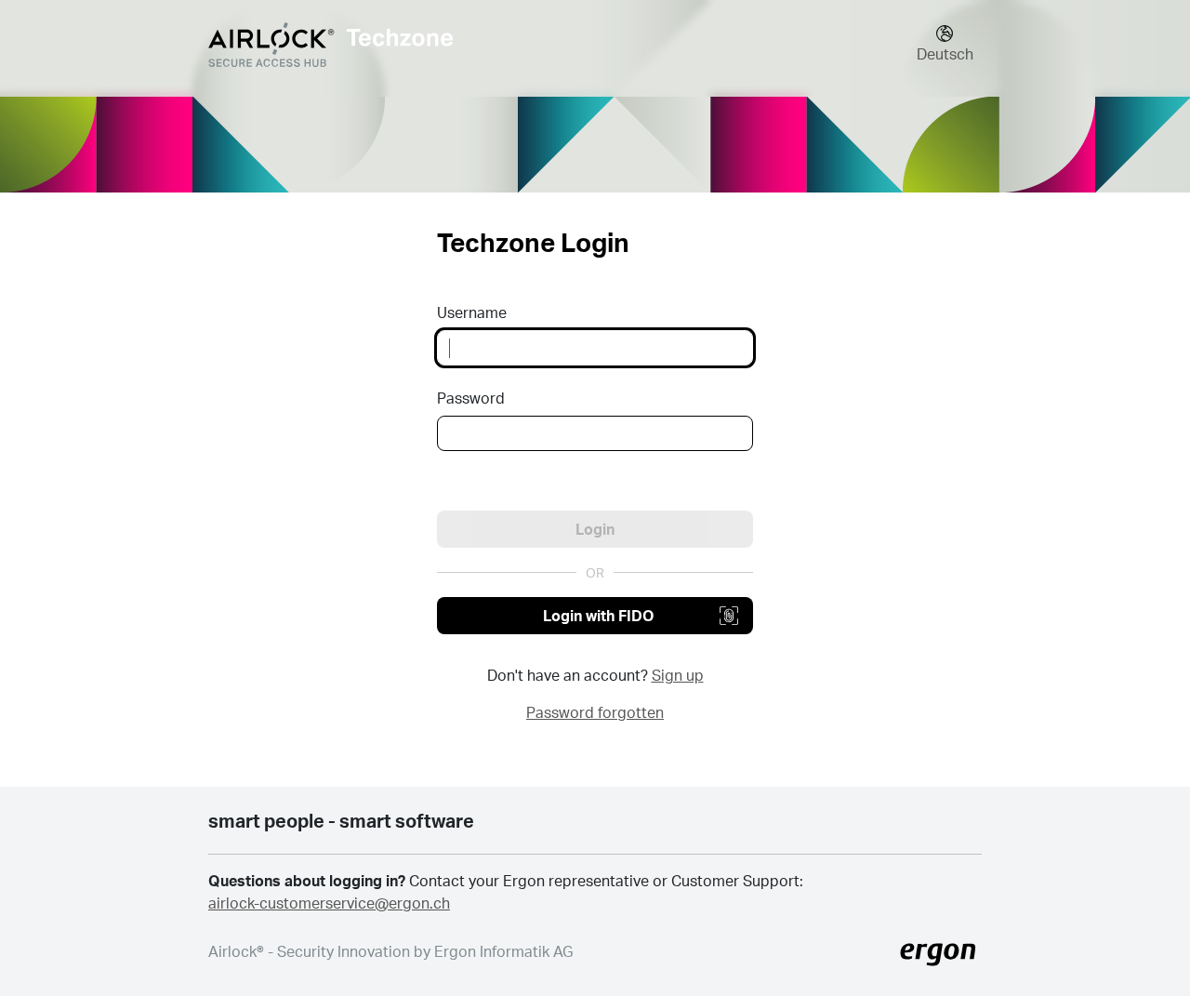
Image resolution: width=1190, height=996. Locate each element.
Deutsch (945, 53)
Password (471, 397)
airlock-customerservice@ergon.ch (329, 902)
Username (472, 312)
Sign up (678, 674)
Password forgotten (595, 712)
